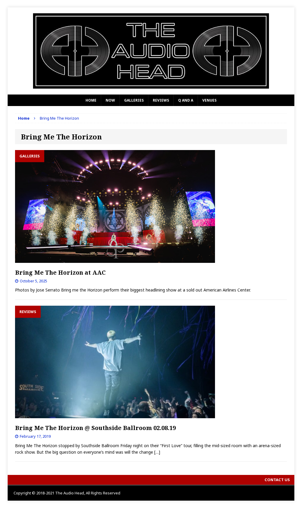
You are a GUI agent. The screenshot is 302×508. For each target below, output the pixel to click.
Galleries (134, 100)
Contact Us (277, 479)
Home (91, 100)
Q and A (185, 100)
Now (110, 100)
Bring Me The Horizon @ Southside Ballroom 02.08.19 (95, 428)
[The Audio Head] (151, 51)
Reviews (161, 100)
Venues (209, 100)
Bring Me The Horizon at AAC (60, 272)
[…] (157, 452)
